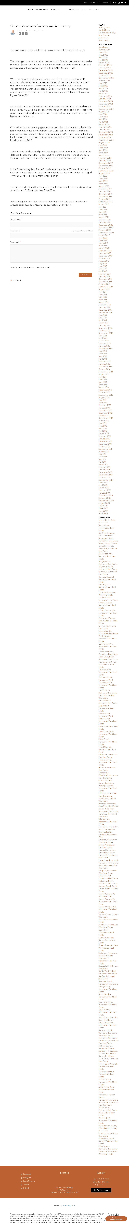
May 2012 (103, 429)
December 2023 (106, 132)
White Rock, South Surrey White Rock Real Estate (109, 1141)
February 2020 (105, 251)
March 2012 (104, 434)
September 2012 (106, 418)
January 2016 (104, 346)
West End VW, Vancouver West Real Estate (108, 1120)
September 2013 (106, 395)
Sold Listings (104, 40)
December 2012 (105, 411)
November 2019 (105, 256)
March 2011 (103, 465)
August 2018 (104, 289)
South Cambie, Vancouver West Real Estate (108, 997)
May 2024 (103, 119)
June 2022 (103, 179)
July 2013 (103, 400)
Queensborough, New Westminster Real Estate (108, 948)
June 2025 (103, 86)
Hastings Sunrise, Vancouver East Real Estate (107, 788)
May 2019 (103, 269)
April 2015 (103, 359)
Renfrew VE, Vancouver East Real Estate (107, 960)
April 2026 (103, 60)
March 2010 (104, 488)
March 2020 (104, 248)
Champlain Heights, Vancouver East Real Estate (107, 613)
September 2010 (106, 480)
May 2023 (103, 150)
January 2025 (105, 99)
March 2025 (104, 94)
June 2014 (103, 380)
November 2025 (106, 73)
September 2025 (106, 78)
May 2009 (103, 511)
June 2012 (103, 426)
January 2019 (104, 277)
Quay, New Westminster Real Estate (106, 932)
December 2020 (106, 225)
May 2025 (103, 88)
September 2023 (106, 140)
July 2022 (103, 176)
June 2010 (103, 483)
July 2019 (103, 264)
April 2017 (103, 320)
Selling (72, 10)
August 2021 (104, 204)
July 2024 (103, 114)
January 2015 (104, 364)
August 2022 (104, 173)
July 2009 (103, 506)
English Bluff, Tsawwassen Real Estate (106, 708)
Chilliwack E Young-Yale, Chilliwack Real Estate (108, 620)
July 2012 (103, 423)
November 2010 (105, 475)
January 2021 (104, 222)
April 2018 (103, 300)
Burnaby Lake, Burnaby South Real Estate (107, 587)
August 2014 (104, 374)
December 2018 (105, 279)
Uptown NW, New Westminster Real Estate (106, 1089)
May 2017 (103, 318)
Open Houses (104, 38)
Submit (85, 275)
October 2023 (105, 137)
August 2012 (104, 421)
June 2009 (103, 508)
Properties (41, 10)
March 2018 (104, 302)
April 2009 (103, 513)
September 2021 (106, 202)
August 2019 (104, 261)
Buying (54, 10)
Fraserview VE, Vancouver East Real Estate (107, 762)
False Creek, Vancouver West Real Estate (108, 741)
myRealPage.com (69, 1205)
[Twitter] (122, 3)
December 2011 (105, 441)
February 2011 (104, 467)
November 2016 (105, 328)
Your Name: (15, 220)
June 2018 (103, 295)
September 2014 (106, 372)
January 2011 (104, 470)
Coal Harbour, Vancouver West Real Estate (108, 638)
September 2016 (106, 333)
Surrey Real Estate (106, 1056)
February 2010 (105, 490)
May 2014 (103, 382)
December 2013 (105, 390)
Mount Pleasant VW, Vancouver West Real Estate (108, 909)
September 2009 (106, 501)
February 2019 (105, 274)
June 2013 (103, 403)
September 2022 (106, 171)
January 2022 (105, 191)
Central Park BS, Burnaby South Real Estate (107, 605)
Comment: (15, 242)
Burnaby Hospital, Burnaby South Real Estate (107, 579)
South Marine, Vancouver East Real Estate (107, 1012)
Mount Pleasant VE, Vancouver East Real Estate (107, 901)
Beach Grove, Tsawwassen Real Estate (106, 528)
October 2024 (105, 106)
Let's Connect (101, 1190)
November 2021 (105, 197)
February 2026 (105, 65)
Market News (104, 30)
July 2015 (103, 351)
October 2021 (104, 199)
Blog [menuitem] (84, 10)
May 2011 (102, 459)
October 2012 (104, 416)
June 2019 (103, 266)
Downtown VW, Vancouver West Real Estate (108, 685)
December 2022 (106, 163)
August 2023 (104, 143)
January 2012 (104, 439)
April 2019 (103, 271)
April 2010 (103, 485)
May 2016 (103, 336)
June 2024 (103, 117)
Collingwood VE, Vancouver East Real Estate (107, 646)
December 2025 (106, 70)
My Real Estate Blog (107, 33)
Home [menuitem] (30, 10)
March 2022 (104, 186)
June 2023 (103, 148)
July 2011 (102, 454)
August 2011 (104, 452)
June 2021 (103, 209)
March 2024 (104, 125)
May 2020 (103, 243)
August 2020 (104, 235)
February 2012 (105, 436)
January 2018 (104, 307)
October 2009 (105, 498)
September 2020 (106, 233)
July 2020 (103, 238)
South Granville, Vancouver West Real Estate (108, 1004)
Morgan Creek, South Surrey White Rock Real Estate (109, 888)
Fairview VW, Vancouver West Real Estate (108, 721)
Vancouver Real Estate (108, 1100)
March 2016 (104, 341)
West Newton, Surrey (108, 1126)
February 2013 (105, 405)
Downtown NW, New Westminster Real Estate (108, 664)
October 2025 (105, 76)
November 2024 (106, 104)
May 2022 (103, 181)
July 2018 (103, 292)
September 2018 (106, 287)
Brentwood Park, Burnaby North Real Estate (107, 556)
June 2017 (103, 315)
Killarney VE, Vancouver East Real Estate (107, 821)
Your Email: (15, 231)
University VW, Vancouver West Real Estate (108, 1082)
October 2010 (104, 477)
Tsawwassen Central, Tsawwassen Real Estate (108, 1066)
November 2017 (105, 310)
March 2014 (104, 387)
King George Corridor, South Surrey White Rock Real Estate (108, 829)
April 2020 (103, 246)
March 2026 (104, 63)
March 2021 (104, 217)
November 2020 (106, 228)
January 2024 (105, 130)
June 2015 (103, 354)
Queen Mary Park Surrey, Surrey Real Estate (107, 940)
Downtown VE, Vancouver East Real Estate (107, 672)
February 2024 (105, 127)
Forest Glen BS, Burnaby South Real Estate (107, 749)
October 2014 (104, 369)
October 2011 (104, 447)
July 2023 (103, 145)
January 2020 (105, 253)
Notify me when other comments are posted (31, 267)
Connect (105, 3)
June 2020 (103, 240)
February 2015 (105, 361)
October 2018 (104, 284)
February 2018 (105, 305)
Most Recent (104, 47)
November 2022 (106, 166)
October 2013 (104, 392)
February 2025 (105, 96)
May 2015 (103, 356)
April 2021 (103, 215)
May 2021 (103, 212)
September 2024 (106, 109)
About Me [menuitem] (94, 10)
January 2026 (105, 68)
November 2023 (106, 135)
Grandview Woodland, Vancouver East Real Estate (108, 775)
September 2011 (105, 449)
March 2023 (104, 155)
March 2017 (104, 323)
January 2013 (104, 408)
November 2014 (105, 367)
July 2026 (103, 52)
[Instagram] (116, 3)
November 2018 (105, 282)
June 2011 (103, 457)
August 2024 (104, 112)
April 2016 (103, 338)
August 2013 (104, 398)
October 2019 (104, 258)
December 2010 (105, 472)
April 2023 (103, 153)
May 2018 (103, 297)
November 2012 (105, 413)
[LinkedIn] (125, 3)
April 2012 (103, 431)
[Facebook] (113, 3)
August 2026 (104, 50)
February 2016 (105, 343)
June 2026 (103, 55)
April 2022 (103, 184)
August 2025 (104, 81)
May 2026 (103, 57)
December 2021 (105, 194)
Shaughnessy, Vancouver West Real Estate (108, 989)
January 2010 (105, 493)
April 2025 (103, 91)
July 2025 (103, 83)
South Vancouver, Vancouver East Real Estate (107, 1025)
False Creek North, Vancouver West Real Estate (108, 734)
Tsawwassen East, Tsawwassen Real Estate (106, 1074)
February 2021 (105, 220)
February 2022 (105, 189)
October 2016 (104, 331)
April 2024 (103, 122)
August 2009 (104, 503)
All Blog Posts (104, 28)
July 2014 (103, 377)
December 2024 (106, 101)
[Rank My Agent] (119, 3)
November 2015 (105, 349)
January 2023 (105, 161)
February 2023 (105, 158)
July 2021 (103, 207)
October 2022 (105, 168)
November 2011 (105, 444)
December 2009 (106, 495)
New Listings (104, 35)
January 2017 (104, 325)
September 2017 (106, 313)
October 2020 (105, 230)
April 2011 (103, 462)
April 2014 (103, 385)
